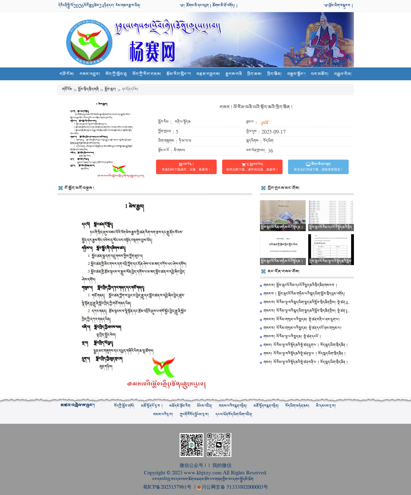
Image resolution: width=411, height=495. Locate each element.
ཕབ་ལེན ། (186, 166)
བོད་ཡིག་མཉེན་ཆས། (297, 406)
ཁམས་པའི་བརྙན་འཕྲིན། (233, 406)
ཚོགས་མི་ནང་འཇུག (197, 6)
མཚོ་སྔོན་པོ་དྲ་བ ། (152, 406)
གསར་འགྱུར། (89, 74)
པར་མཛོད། (319, 74)
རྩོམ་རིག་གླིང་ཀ (178, 74)
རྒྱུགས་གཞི (233, 74)
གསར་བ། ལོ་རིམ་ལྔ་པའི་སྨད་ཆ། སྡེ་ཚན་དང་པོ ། (292, 337)
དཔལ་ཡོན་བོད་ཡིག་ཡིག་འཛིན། (233, 415)
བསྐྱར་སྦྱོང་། (296, 74)
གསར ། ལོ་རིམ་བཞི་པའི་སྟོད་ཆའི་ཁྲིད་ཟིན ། (256, 107)
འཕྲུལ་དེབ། (343, 74)
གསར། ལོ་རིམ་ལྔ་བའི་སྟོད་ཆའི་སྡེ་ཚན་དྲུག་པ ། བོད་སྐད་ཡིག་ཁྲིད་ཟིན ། (306, 345)
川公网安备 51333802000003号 (234, 486)
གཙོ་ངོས (67, 89)
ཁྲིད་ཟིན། (274, 74)
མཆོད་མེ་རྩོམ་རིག (179, 406)
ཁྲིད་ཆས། (254, 74)
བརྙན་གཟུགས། (208, 74)
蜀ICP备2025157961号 (168, 486)
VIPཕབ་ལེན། (252, 166)
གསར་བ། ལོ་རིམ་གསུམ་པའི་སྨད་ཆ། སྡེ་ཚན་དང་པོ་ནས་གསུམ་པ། (303, 328)
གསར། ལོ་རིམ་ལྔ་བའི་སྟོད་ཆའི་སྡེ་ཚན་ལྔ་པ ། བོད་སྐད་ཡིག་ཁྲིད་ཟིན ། (305, 354)
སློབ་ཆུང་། (110, 89)
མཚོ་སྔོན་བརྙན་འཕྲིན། (266, 406)
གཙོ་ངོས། (66, 74)
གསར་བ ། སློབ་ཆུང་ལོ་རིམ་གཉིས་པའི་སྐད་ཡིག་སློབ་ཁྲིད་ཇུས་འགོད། (304, 294)
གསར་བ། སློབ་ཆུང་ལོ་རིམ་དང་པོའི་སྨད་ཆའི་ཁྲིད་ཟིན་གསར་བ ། (300, 285)
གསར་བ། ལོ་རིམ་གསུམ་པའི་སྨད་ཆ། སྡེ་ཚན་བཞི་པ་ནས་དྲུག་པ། (302, 320)
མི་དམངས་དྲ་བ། (326, 406)
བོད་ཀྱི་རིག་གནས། (146, 74)
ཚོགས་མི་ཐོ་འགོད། (223, 6)
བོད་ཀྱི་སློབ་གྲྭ (116, 74)
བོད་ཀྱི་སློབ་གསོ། (124, 406)
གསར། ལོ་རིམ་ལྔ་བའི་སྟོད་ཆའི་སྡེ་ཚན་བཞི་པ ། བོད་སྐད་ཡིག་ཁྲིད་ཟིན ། (306, 362)
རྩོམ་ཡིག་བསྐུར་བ (339, 6)
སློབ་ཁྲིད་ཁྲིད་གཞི (88, 89)
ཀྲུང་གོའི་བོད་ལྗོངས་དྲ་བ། (194, 415)
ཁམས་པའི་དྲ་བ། (163, 415)
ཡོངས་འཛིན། (204, 406)
